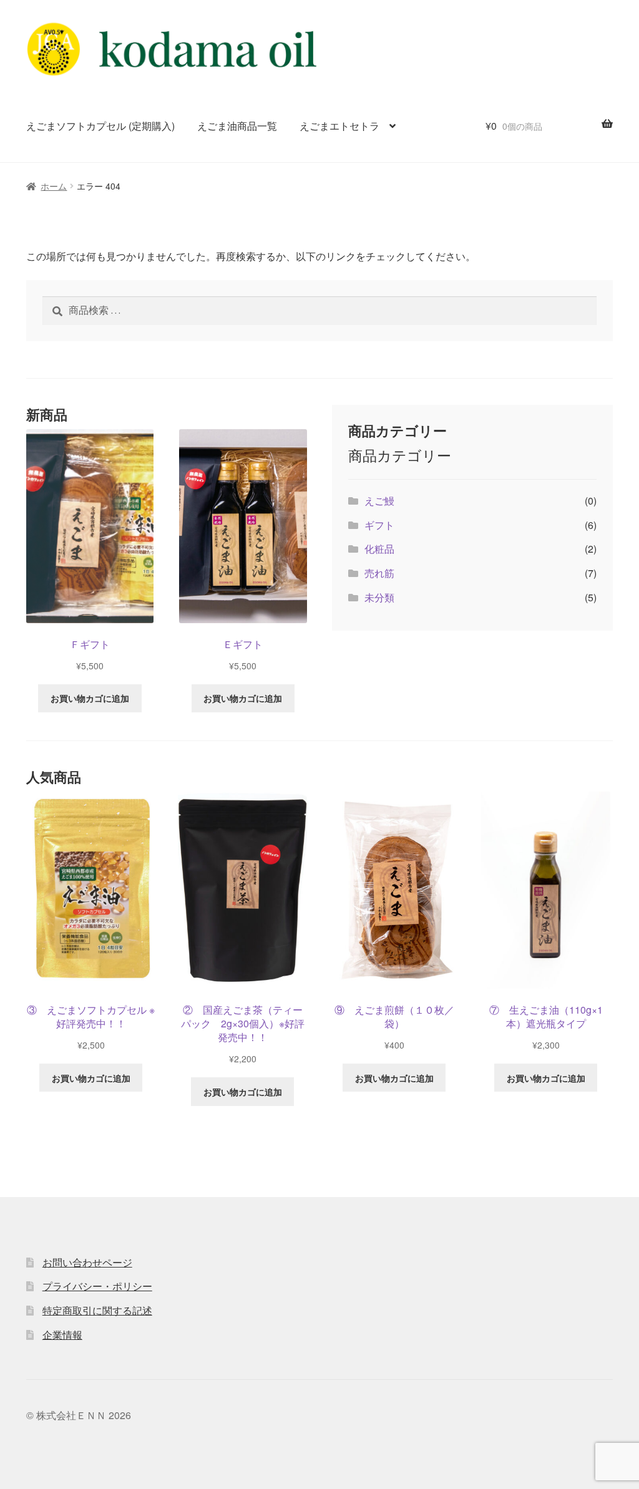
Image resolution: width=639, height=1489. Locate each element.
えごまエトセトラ (339, 126)
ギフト (379, 525)
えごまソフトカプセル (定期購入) (100, 126)
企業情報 (62, 1334)
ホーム (54, 186)
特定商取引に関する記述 (97, 1310)
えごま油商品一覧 (237, 126)
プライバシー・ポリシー (97, 1286)
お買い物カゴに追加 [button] (90, 698)
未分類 (379, 597)
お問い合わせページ (87, 1262)
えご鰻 (379, 500)
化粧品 (379, 548)
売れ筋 (379, 573)
